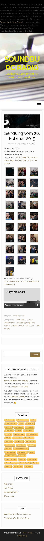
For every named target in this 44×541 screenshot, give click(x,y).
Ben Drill (8, 448)
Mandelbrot (30, 427)
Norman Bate (19, 427)
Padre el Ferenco (11, 459)
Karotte (8, 466)
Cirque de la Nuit (11, 463)
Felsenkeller (9, 323)
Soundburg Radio (22, 63)
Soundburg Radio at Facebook (17, 514)
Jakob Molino (28, 430)
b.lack (8, 437)
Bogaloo (35, 463)
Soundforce (19, 441)
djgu (33, 144)
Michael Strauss (19, 434)
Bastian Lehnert (10, 455)
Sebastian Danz (32, 434)
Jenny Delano (29, 437)
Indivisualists (17, 437)
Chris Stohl (30, 423)
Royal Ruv (28, 160)
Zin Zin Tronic (18, 466)
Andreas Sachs (10, 452)
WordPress (27, 533)
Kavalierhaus (22, 452)
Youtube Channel (17, 397)
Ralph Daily (9, 430)
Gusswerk (32, 445)
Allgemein (8, 484)
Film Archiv (8, 488)
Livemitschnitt (10, 445)
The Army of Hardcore (21, 448)
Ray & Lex (22, 455)
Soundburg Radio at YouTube (16, 518)
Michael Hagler (30, 441)
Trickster (22, 459)
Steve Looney (10, 420)
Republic (8, 434)
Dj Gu (18, 157)
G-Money (8, 427)
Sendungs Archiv (19, 316)
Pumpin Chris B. (17, 326)
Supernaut (29, 466)
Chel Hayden (32, 459)
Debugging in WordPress (11, 22)
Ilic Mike (18, 430)
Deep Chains (27, 157)
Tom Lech (9, 441)
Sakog (21, 423)
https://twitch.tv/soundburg (16, 381)
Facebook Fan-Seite (19, 387)
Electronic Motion (23, 420)
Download (19, 305)
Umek (31, 452)
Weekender (9, 496)
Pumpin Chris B (16, 160)
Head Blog (22, 536)
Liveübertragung (23, 323)
